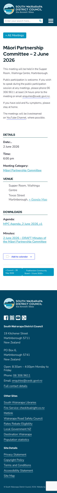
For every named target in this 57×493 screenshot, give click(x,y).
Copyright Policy (14, 460)
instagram (12, 318)
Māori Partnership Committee (22, 170)
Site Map (9, 476)
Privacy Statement (15, 454)
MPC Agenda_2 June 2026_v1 (22, 224)
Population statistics (16, 440)
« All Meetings (15, 35)
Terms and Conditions (17, 465)
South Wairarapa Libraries (20, 402)
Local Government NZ (17, 429)
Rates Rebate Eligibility (18, 424)
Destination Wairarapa (18, 434)
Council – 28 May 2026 (12, 271)
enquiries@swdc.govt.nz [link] (36, 96)
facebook (6, 318)
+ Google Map (38, 199)
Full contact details (15, 386)
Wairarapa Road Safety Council (23, 418)
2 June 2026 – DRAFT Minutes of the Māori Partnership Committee (24, 239)
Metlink (8, 413)
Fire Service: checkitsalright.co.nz (24, 408)
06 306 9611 (21, 375)
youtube (18, 318)
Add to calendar (19, 256)
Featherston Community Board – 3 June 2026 (36, 272)
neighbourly (24, 318)
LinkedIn (30, 318)
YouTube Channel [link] (16, 117)
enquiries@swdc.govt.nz (27, 380)
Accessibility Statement (18, 470)
